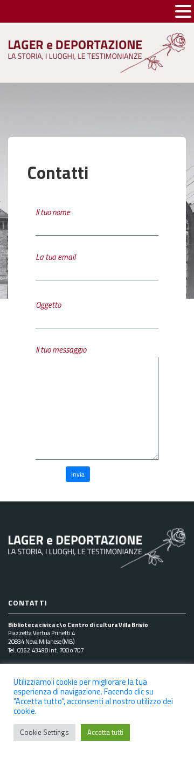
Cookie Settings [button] (44, 732)
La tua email (55, 257)
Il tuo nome (53, 212)
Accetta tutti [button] (105, 732)
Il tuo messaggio (61, 349)
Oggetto (48, 305)
